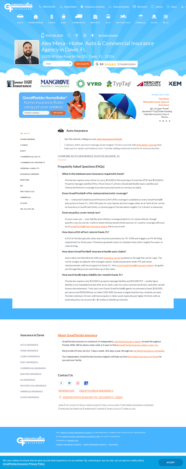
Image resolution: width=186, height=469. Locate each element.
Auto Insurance (29, 345)
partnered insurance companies (148, 350)
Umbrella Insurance (31, 391)
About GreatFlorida (90, 405)
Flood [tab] (23, 203)
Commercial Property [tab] (32, 162)
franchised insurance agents (127, 341)
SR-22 (166, 22)
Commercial (79, 22)
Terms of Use (129, 408)
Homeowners (35, 22)
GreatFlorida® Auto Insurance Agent (88, 226)
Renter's (95, 22)
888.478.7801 (49, 6)
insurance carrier (112, 257)
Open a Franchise (121, 6)
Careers (159, 6)
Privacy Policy (114, 408)
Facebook (61, 383)
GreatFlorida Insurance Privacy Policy (24, 464)
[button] (160, 121)
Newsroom (142, 6)
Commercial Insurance (33, 368)
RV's (108, 22)
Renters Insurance (30, 374)
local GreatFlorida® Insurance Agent (135, 265)
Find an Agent (70, 6)
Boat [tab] (23, 151)
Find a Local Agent (111, 405)
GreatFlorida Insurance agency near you (138, 345)
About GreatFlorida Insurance (77, 335)
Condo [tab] (24, 145)
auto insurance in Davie (109, 139)
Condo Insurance (30, 356)
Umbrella (140, 22)
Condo (52, 22)
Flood (154, 22)
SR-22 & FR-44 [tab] (27, 209)
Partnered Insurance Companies (138, 405)
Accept (171, 462)
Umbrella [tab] (25, 197)
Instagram (78, 383)
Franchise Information (71, 408)
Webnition (73, 440)
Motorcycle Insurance (33, 385)
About (174, 6)
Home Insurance (29, 350)
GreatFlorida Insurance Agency (76, 432)
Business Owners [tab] (29, 174)
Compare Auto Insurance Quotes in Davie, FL (89, 156)
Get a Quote (72, 405)
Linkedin (69, 383)
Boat (64, 22)
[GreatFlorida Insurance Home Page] (18, 7)
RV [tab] (21, 186)
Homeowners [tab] (27, 139)
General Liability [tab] (30, 168)
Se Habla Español (108, 35)
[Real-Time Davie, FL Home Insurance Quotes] (52, 104)
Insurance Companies (95, 6)
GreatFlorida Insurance (96, 390)
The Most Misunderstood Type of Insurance (156, 101)
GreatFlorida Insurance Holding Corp (81, 436)
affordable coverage (146, 144)
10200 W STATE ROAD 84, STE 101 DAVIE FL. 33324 (90, 397)
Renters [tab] (24, 180)
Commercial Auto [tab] (30, 157)
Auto (20, 22)
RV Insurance (27, 380)
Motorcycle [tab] (27, 191)
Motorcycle (123, 22)
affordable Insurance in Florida (143, 356)
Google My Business (86, 383)
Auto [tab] (27, 133)
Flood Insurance (29, 397)
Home (61, 405)
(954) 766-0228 (54, 35)
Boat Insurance (29, 362)
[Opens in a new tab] (69, 35)
